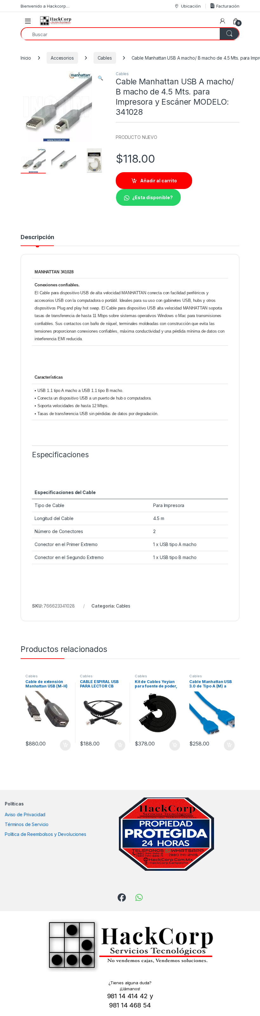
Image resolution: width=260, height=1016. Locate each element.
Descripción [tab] (37, 237)
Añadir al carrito (158, 180)
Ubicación (191, 6)
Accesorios (62, 58)
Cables (105, 58)
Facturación (227, 6)
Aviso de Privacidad (25, 814)
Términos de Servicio (27, 824)
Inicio (26, 58)
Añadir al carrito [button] (63, 745)
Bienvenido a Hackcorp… (45, 6)
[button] (100, 78)
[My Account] (222, 21)
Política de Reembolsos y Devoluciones (45, 834)
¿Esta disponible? (152, 197)
